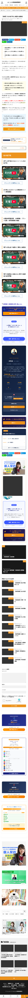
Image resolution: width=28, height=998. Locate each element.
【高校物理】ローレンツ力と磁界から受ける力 (20, 627)
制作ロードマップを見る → (18, 398)
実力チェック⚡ (22, 5)
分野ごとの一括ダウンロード (14, 129)
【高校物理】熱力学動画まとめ (20, 583)
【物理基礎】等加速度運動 (20, 660)
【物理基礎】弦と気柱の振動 (20, 617)
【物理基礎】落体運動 (20, 608)
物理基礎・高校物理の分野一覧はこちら (12, 304)
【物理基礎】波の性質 (20, 591)
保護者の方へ (11, 983)
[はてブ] (23, 40)
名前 (3, 684)
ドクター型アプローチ (11, 375)
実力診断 (6, 5)
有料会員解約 (21, 985)
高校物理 (10, 19)
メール (4, 689)
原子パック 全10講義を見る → (14, 447)
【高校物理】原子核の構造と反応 (20, 971)
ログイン (23, 983)
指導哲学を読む (14, 403)
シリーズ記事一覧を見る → (14, 773)
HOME (3, 10)
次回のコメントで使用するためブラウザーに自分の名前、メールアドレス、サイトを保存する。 (14, 696)
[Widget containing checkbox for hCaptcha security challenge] (12, 700)
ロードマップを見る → (14, 828)
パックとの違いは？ (19, 341)
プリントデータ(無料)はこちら (12, 183)
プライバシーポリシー (21, 986)
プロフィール (7, 985)
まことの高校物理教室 (14, 2)
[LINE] (4, 42)
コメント (4, 671)
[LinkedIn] (9, 42)
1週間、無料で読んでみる (14, 338)
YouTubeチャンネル (14, 410)
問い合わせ (14, 988)
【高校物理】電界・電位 (20, 600)
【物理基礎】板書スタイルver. (20, 634)
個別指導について (14, 406)
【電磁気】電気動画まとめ (20, 651)
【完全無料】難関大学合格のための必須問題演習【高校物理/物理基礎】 (7, 956)
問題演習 (11, 5)
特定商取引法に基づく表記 (8, 986)
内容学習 (16, 5)
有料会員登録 (14, 985)
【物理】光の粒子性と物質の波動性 (19, 10)
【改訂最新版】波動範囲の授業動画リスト (20, 643)
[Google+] (17, 40)
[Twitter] (11, 40)
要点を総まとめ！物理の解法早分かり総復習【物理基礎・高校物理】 (7, 972)
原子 (8, 19)
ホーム (2, 5)
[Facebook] (5, 40)
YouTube (8, 10)
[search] (24, 911)
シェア (10, 997)
